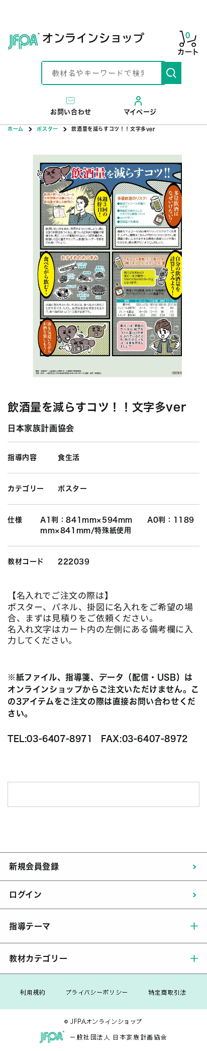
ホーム (16, 128)
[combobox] (101, 73)
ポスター (47, 128)
